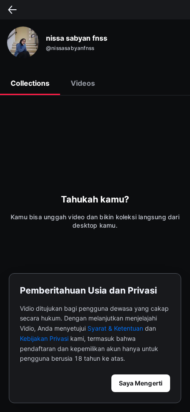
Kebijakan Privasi (44, 338)
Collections (30, 83)
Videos (83, 83)
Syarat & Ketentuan (115, 328)
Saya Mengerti (141, 383)
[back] (12, 9)
